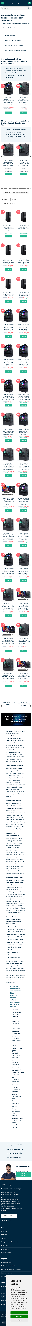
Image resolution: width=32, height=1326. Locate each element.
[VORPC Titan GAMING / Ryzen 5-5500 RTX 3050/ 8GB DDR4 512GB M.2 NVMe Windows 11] (8, 88)
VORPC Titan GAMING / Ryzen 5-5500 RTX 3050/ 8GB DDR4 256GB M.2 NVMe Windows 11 (8, 328)
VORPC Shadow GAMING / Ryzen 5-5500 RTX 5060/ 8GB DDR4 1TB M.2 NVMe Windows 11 (23, 536)
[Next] (30, 98)
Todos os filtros (7, 203)
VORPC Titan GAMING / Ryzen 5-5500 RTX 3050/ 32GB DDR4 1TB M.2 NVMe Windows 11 (8, 571)
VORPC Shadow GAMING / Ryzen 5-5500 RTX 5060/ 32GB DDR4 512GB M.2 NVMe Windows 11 (8, 163)
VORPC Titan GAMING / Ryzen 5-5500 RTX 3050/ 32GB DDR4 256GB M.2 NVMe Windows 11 (24, 431)
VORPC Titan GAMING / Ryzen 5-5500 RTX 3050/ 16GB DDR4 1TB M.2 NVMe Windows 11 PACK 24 (8, 501)
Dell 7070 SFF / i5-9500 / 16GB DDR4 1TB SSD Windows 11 (8, 294)
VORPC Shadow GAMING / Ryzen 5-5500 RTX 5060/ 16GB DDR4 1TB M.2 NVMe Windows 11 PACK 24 (24, 607)
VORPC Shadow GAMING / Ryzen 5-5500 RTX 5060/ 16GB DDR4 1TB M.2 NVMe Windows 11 (24, 572)
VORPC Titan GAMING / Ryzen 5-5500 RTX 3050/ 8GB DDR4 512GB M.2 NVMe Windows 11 (8, 101)
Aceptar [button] (19, 1313)
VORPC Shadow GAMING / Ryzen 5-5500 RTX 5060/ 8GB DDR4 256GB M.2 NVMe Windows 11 (8, 431)
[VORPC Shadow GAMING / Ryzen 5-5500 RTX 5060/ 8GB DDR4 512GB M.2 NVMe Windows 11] (24, 88)
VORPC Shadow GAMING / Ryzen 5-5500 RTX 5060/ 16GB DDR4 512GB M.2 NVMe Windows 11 (8, 536)
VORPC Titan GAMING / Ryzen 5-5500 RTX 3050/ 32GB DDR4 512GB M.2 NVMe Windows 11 (24, 501)
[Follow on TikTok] (6, 1221)
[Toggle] (3, 68)
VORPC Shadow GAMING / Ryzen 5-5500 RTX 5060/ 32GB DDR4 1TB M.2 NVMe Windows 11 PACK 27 (24, 677)
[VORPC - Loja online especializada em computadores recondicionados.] (16, 3)
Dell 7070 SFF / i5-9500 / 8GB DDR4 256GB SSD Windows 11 (8, 228)
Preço (14, 199)
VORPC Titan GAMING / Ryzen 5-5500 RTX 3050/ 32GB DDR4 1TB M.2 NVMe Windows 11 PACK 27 (8, 642)
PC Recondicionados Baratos (19, 188)
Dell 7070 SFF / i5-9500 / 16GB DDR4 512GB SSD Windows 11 (8, 261)
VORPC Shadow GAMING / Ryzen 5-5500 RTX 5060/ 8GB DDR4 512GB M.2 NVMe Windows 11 (23, 101)
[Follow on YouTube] (10, 1221)
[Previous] (2, 98)
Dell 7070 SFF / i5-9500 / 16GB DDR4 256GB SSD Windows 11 (24, 228)
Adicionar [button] (8, 112)
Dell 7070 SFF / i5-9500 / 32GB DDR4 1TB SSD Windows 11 (24, 294)
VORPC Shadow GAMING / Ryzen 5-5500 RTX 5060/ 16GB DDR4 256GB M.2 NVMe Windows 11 (8, 466)
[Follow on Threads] (8, 1221)
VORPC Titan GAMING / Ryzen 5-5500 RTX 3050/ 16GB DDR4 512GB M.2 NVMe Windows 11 (24, 363)
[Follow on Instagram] (4, 1221)
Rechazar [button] (19, 1316)
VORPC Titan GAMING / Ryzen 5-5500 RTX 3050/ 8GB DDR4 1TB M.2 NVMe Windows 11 (8, 397)
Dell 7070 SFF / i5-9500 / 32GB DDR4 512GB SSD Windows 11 (23, 261)
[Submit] (28, 8)
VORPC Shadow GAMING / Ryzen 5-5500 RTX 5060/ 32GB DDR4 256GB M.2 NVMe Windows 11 (23, 163)
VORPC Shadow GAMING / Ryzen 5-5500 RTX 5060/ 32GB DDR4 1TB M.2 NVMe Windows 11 (8, 677)
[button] (2, 3)
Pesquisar (5, 199)
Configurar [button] (19, 1320)
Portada (4, 188)
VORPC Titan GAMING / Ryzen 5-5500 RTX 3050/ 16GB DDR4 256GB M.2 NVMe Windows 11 (24, 328)
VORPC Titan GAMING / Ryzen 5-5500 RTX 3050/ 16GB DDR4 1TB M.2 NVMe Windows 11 (24, 397)
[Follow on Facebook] (2, 1221)
